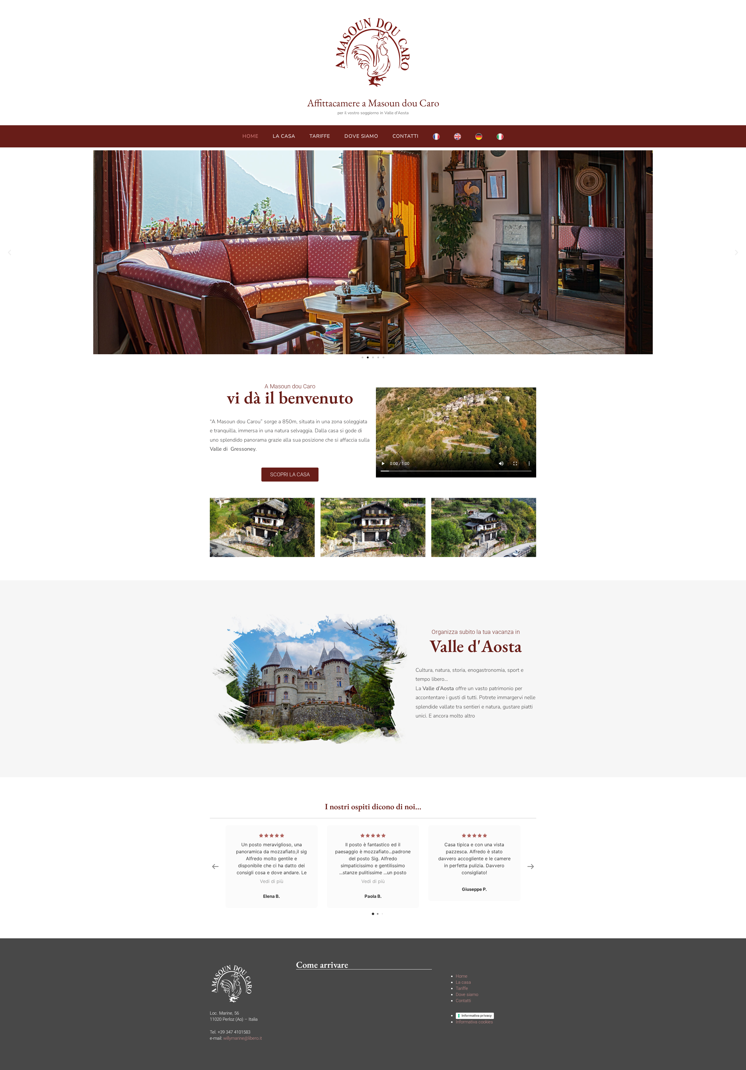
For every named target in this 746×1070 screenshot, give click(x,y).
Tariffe (319, 136)
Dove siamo (361, 136)
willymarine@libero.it (242, 1038)
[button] (9, 252)
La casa (284, 136)
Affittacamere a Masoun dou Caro (373, 102)
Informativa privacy (477, 1015)
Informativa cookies (474, 1022)
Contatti (405, 136)
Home (250, 136)
